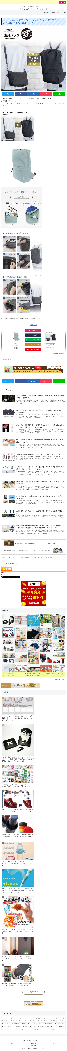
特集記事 (33, 1043)
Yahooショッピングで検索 (33, 340)
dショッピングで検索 (33, 349)
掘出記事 (33, 1045)
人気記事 (55, 1043)
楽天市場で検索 (33, 330)
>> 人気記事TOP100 (32, 992)
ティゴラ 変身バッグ (50, 343)
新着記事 (12, 1043)
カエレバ (62, 353)
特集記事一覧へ (59, 679)
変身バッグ (33, 325)
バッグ (11, 359)
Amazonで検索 (33, 335)
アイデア (5, 359)
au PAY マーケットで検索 (33, 344)
